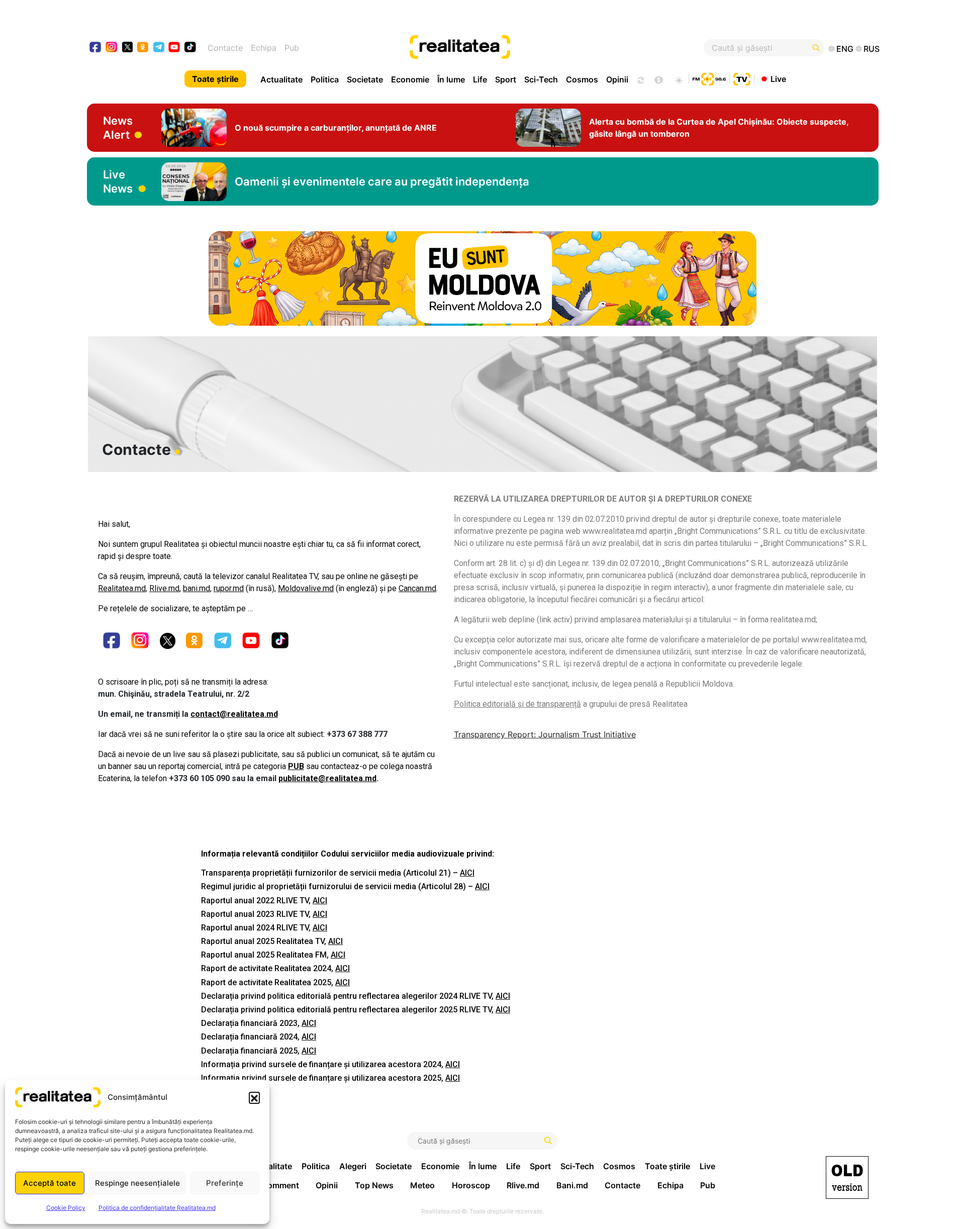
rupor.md (229, 588)
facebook (95, 48)
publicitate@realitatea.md (327, 778)
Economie (410, 79)
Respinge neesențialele (137, 1183)
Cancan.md (417, 588)
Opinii (617, 79)
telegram (159, 48)
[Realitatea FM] (709, 78)
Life (480, 79)
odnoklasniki (143, 48)
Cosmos (582, 79)
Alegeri (352, 1166)
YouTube (251, 641)
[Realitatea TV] (741, 78)
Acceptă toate (49, 1183)
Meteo (422, 1185)
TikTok (280, 641)
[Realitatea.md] (847, 1177)
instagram (112, 48)
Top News (374, 1185)
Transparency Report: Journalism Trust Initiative (545, 734)
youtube (174, 48)
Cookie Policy (65, 1207)
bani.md (196, 588)
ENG (844, 49)
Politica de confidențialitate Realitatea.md (157, 1207)
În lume (451, 79)
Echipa (263, 48)
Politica (325, 79)
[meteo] (678, 79)
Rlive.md (164, 588)
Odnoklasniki (195, 641)
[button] (254, 1097)
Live (778, 78)
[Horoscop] (640, 79)
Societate (365, 79)
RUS (871, 49)
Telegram (223, 641)
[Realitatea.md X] (127, 46)
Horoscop (471, 1185)
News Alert (118, 127)
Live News (118, 181)
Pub (291, 48)
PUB (296, 766)
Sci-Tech (541, 79)
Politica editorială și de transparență (517, 704)
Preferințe (224, 1183)
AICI (467, 873)
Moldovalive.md (306, 588)
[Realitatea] (523, 47)
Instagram (140, 641)
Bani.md (572, 1185)
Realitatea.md (122, 588)
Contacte (225, 48)
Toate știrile (215, 79)
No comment (274, 1185)
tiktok (190, 48)
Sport (505, 79)
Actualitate (281, 79)
